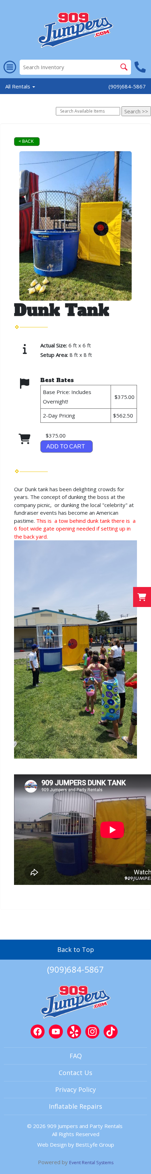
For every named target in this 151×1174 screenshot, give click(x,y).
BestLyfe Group (95, 1144)
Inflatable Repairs (75, 1106)
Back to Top (75, 949)
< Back (26, 141)
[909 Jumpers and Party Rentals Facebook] (38, 1032)
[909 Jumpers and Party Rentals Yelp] (74, 1032)
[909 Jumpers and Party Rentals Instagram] (92, 1032)
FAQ (76, 1056)
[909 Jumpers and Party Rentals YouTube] (56, 1032)
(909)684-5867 (127, 86)
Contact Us (75, 1072)
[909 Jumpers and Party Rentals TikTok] (111, 1032)
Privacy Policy (75, 1089)
